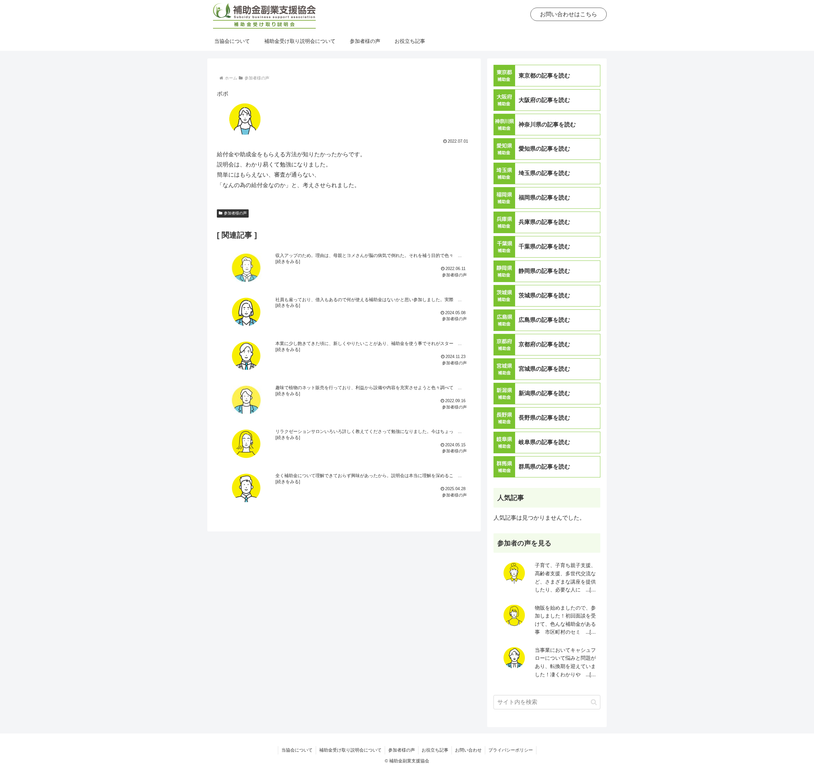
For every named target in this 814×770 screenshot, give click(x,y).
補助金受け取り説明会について (350, 750)
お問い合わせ (468, 750)
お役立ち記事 (435, 750)
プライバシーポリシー (510, 750)
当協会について (297, 750)
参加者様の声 (235, 213)
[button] (593, 702)
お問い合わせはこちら (568, 14)
